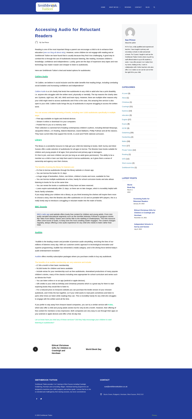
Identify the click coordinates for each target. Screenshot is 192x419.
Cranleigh (125, 106)
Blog (148, 7)
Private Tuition (127, 150)
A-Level (125, 93)
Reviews (128, 7)
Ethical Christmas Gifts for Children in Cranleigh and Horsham (145, 212)
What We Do (113, 7)
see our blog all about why (54, 52)
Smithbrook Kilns (128, 167)
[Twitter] (41, 399)
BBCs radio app (43, 214)
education (125, 115)
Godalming (126, 133)
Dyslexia (125, 111)
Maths (124, 141)
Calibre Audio (40, 91)
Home (103, 7)
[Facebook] (36, 399)
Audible (38, 257)
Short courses (127, 163)
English (124, 119)
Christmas (125, 102)
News (124, 146)
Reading (125, 154)
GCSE (124, 128)
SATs (124, 159)
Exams (124, 124)
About (124, 98)
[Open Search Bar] (154, 7)
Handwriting (126, 137)
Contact (138, 7)
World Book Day (93, 349)
